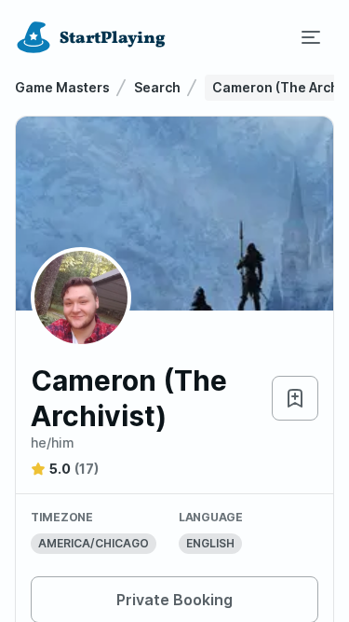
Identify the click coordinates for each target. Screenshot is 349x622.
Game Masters (62, 87)
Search (157, 87)
